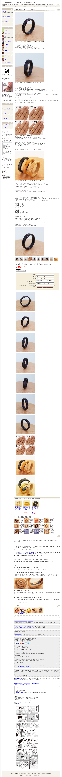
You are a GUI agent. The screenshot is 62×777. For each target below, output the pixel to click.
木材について (28, 684)
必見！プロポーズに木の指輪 (7, 110)
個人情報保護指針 (33, 773)
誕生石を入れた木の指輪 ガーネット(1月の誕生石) (18, 508)
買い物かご (49, 773)
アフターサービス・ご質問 (19, 684)
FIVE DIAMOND (30, 558)
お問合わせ (44, 6)
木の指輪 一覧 (17, 6)
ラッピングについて (35, 683)
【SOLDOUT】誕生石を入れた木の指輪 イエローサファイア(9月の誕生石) (35, 510)
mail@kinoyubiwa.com (19, 678)
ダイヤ (6, 47)
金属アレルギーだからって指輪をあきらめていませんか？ (29, 553)
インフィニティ (7, 33)
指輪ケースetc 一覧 (6, 13)
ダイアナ (54, 558)
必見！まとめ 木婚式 (6, 113)
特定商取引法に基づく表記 (25, 773)
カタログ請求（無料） (19, 616)
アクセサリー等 (31, 627)
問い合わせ (19, 703)
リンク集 (4, 127)
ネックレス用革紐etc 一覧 (7, 16)
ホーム (7, 6)
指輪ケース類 (24, 621)
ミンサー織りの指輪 (8, 41)
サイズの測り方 (5, 21)
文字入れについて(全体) (7, 108)
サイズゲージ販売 (35, 6)
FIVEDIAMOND (18, 634)
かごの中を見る (53, 6)
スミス (51, 558)
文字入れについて (27, 683)
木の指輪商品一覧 (21, 613)
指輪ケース (6, 59)
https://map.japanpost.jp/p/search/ (23, 666)
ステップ (6, 38)
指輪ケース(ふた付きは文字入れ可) (21, 627)
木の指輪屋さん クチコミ (7, 124)
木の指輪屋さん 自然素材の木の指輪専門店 (18, 2)
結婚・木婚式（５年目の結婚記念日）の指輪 (8, 56)
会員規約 (39, 773)
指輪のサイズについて (18, 683)
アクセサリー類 (30, 621)
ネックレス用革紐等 (8, 62)
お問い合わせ (44, 773)
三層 (48, 558)
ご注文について (25, 6)
